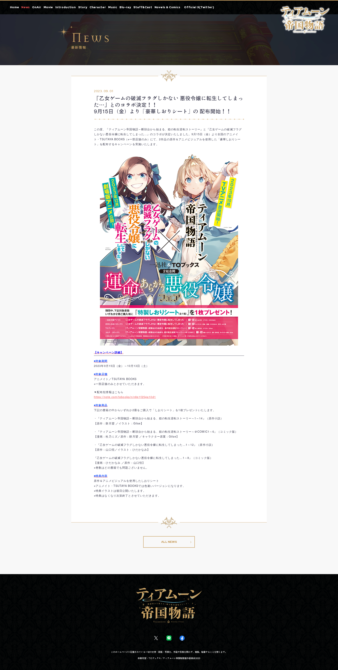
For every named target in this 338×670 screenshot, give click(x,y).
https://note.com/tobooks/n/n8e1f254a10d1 (125, 397)
